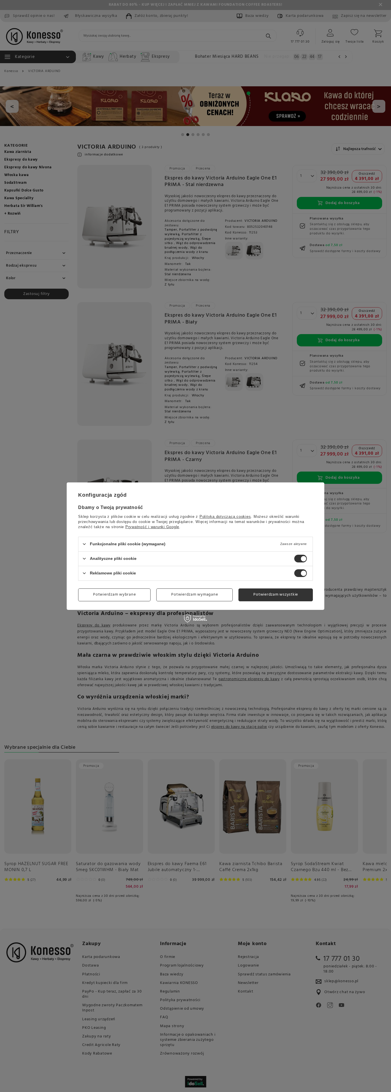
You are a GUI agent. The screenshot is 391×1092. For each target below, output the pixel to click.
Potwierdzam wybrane (114, 594)
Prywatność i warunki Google (152, 526)
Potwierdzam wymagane (194, 594)
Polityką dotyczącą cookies (225, 516)
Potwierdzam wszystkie (275, 594)
